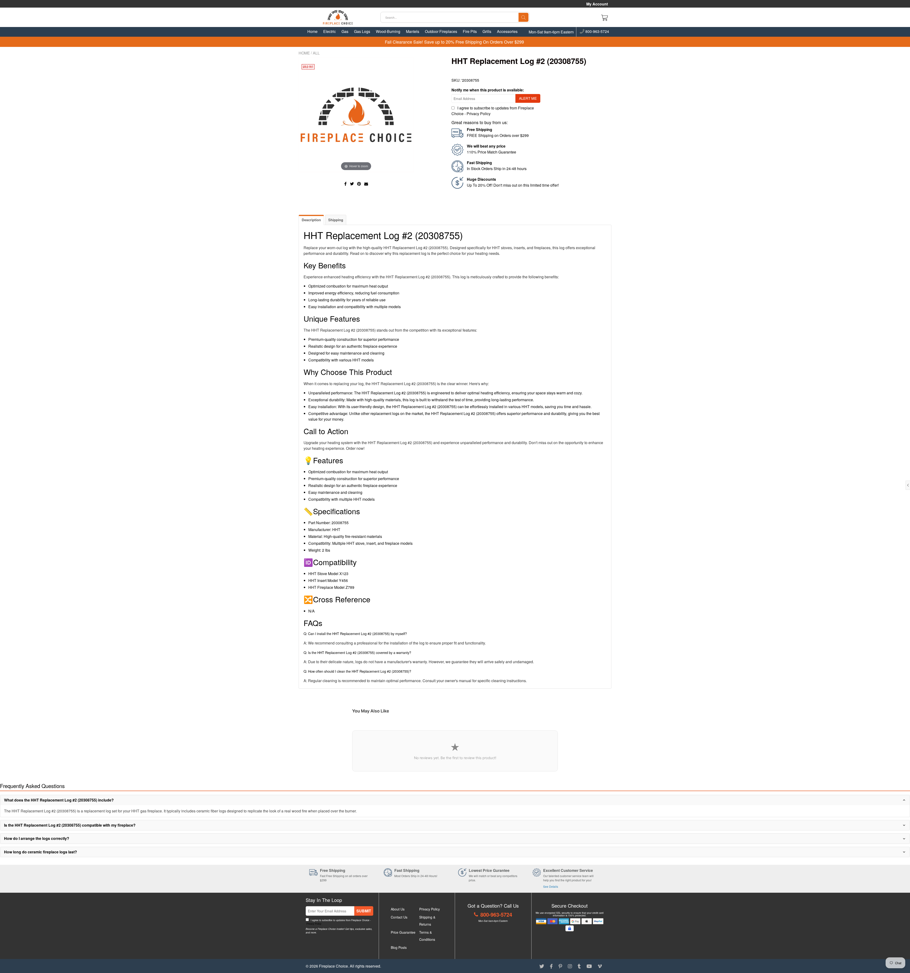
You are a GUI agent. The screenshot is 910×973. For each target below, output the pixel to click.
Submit (363, 911)
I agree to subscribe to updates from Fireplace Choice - (338, 922)
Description (311, 219)
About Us (398, 909)
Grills (486, 31)
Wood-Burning (388, 31)
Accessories (507, 31)
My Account (597, 4)
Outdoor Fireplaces (441, 31)
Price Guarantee (403, 932)
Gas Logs (362, 31)
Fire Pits (470, 31)
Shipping (335, 219)
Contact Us (399, 917)
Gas (344, 31)
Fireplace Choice (333, 966)
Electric (329, 31)
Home (312, 31)
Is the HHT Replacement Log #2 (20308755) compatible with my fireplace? (70, 825)
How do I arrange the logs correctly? (36, 838)
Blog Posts (399, 947)
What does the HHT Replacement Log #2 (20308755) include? (59, 800)
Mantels (412, 31)
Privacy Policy (479, 113)
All (316, 53)
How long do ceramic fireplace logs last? (40, 852)
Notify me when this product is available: (487, 90)
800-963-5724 (596, 31)
